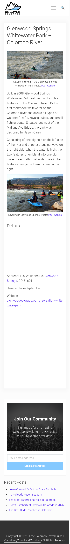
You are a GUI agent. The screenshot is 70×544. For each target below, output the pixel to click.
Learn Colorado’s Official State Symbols (32, 489)
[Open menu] (35, 526)
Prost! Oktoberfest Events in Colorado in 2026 (36, 505)
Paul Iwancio (48, 85)
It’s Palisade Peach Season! (25, 494)
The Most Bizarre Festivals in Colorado (32, 499)
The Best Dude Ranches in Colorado (30, 510)
